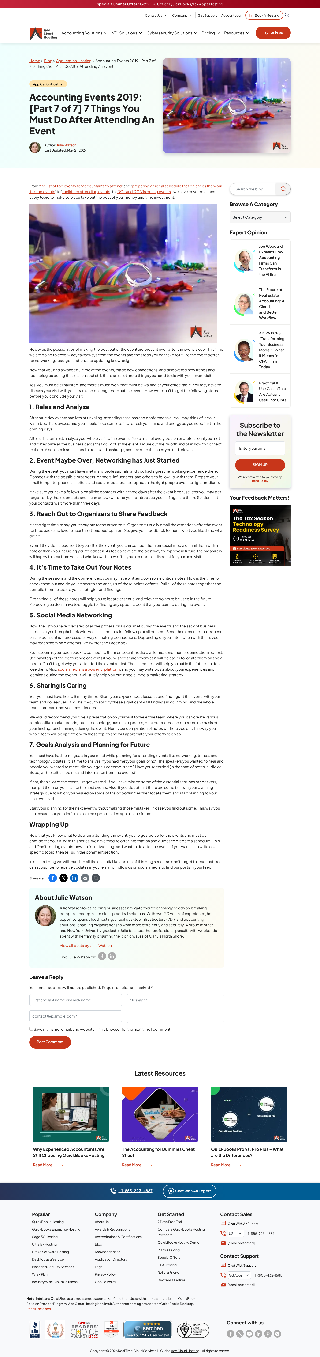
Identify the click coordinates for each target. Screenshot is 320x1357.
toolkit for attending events (86, 191)
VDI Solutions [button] (124, 32)
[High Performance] (111, 1329)
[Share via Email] (85, 878)
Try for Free (273, 32)
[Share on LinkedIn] (74, 878)
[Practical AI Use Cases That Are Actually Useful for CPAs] (244, 392)
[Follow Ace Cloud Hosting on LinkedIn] (258, 1334)
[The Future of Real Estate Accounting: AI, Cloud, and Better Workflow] (244, 304)
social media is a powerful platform (89, 669)
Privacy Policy (105, 1274)
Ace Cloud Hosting (185, 1351)
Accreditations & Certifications (118, 1237)
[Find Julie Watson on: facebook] (102, 956)
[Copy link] (96, 878)
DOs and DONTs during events (144, 191)
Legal (99, 1267)
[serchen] (147, 1329)
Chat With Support (242, 1265)
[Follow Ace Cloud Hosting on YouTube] (249, 1334)
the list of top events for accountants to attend (81, 185)
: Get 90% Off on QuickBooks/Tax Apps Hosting (160, 3)
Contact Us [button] (153, 15)
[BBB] (35, 1329)
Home (34, 60)
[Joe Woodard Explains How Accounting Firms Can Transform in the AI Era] (244, 261)
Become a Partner (171, 1280)
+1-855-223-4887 (135, 1190)
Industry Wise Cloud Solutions (55, 1282)
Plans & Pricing (169, 1250)
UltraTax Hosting (44, 1244)
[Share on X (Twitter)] (63, 878)
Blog (48, 60)
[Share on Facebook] (52, 878)
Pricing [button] (208, 32)
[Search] (283, 189)
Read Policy (260, 481)
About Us (102, 1222)
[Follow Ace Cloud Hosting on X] (240, 1334)
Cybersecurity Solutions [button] (169, 32)
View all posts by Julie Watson (86, 945)
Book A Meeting (267, 15)
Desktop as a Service (48, 1259)
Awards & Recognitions (112, 1229)
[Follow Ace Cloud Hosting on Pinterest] (268, 1334)
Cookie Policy (105, 1282)
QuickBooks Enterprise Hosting (56, 1229)
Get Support (207, 15)
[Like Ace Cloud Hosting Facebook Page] (230, 1334)
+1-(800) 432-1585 (267, 1275)
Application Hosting (74, 60)
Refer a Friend (168, 1272)
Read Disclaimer (38, 1309)
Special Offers (169, 1257)
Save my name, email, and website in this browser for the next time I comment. (102, 1029)
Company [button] (180, 15)
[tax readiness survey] (260, 535)
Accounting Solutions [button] (82, 32)
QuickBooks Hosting (48, 1222)
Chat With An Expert (193, 1190)
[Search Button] (287, 15)
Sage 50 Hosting (45, 1237)
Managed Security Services (53, 1267)
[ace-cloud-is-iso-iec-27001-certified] (193, 1329)
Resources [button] (234, 32)
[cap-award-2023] (84, 1330)
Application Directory (111, 1259)
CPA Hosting (167, 1265)
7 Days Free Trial (170, 1222)
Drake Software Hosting (50, 1252)
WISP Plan (40, 1274)
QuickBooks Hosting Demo (178, 1242)
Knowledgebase (107, 1252)
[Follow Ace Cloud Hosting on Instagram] (277, 1334)
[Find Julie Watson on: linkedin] (112, 956)
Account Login (232, 15)
